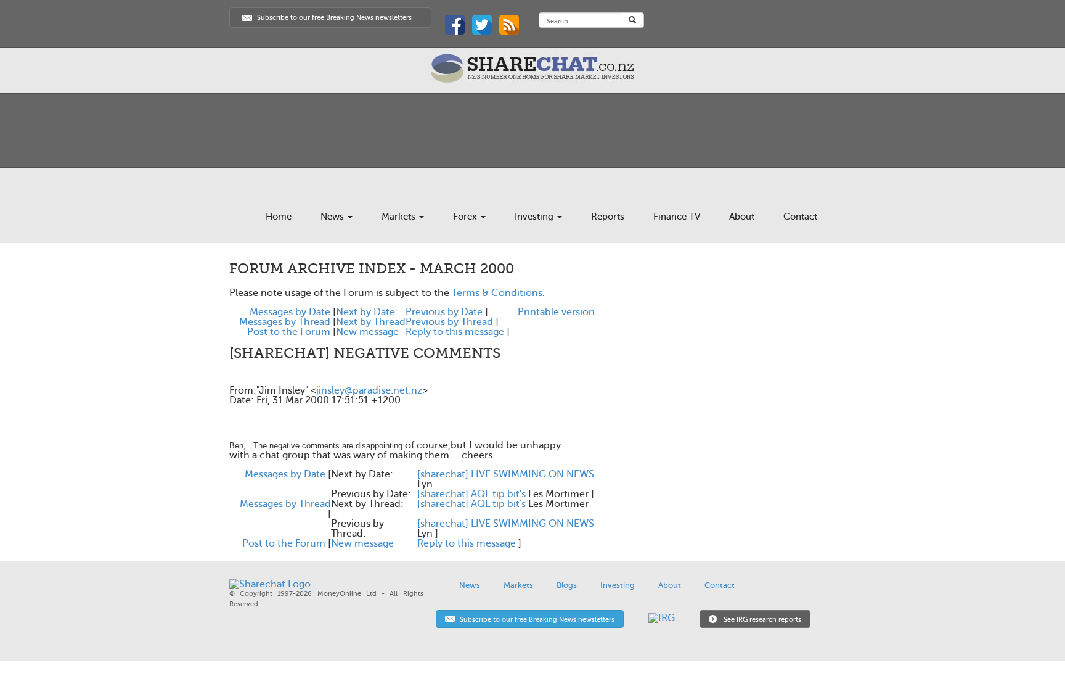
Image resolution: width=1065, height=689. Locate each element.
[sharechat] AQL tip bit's (471, 494)
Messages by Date (290, 312)
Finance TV (676, 216)
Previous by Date (444, 312)
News (333, 216)
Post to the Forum (288, 331)
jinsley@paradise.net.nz (369, 390)
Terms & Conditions (497, 293)
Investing (535, 216)
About (741, 216)
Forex (466, 216)
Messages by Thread (284, 322)
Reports (607, 216)
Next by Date (365, 312)
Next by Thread (371, 322)
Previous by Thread (449, 322)
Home (279, 216)
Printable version (556, 312)
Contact (800, 216)
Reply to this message (455, 331)
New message (367, 331)
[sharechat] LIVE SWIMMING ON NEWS (505, 474)
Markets (400, 216)
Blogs (567, 585)
